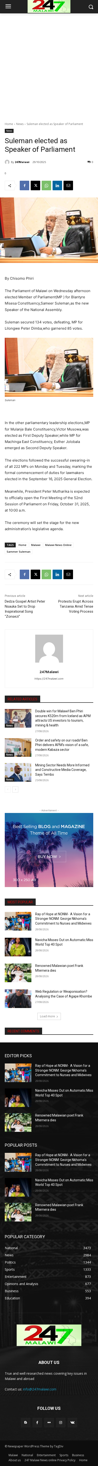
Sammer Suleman (18, 551)
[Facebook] (24, 185)
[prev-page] (8, 789)
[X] (35, 185)
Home (9, 124)
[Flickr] (49, 1422)
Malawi (35, 545)
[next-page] (15, 789)
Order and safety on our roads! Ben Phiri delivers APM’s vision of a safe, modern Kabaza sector (62, 745)
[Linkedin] (57, 185)
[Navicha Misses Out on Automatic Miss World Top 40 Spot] (18, 947)
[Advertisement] (49, 65)
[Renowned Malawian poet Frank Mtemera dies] (18, 973)
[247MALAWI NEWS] (49, 1335)
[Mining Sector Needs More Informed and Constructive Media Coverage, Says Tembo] (18, 772)
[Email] (68, 185)
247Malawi (22, 162)
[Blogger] (25, 1422)
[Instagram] (60, 1422)
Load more (47, 1016)
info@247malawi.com (39, 1389)
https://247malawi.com (49, 678)
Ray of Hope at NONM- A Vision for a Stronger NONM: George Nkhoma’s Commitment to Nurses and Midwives (63, 918)
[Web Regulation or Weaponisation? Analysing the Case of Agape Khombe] (18, 998)
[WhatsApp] (46, 185)
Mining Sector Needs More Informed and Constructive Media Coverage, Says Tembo (62, 769)
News (20, 124)
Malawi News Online (58, 545)
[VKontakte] (72, 1422)
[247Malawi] (8, 162)
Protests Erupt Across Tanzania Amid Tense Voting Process (75, 606)
